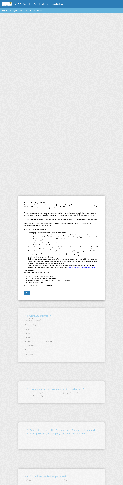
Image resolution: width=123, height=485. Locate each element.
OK (27, 293)
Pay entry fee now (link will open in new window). (82, 267)
